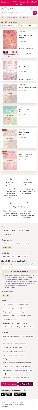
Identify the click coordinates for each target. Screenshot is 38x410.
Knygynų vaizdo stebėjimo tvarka (13, 347)
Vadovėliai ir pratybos (24, 315)
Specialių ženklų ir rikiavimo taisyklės (14, 351)
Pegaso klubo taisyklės (23, 366)
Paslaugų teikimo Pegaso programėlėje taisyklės (17, 362)
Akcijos (19, 327)
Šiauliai (27, 244)
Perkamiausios (8, 25)
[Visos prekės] (2, 8)
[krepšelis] (35, 8)
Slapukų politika (7, 370)
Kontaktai (20, 230)
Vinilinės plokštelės (8, 327)
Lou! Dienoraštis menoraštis (25, 155)
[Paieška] (34, 13)
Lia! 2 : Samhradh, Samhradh (26, 111)
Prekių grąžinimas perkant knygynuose (14, 344)
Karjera (13, 230)
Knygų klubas (7, 234)
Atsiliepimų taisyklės (9, 359)
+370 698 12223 (8, 256)
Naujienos (6, 374)
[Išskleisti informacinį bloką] (27, 8)
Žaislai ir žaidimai (8, 323)
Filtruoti (29, 25)
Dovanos (22, 319)
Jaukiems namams (21, 323)
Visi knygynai (7, 247)
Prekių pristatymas (27, 336)
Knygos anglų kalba (8, 312)
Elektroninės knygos (9, 315)
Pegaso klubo (10, 54)
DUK (31, 370)
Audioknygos (21, 312)
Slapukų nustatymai (21, 370)
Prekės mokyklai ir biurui (10, 319)
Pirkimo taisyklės (20, 355)
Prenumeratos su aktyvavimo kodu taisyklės (16, 378)
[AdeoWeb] (31, 403)
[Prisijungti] (31, 8)
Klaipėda (19, 244)
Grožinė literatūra (8, 304)
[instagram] (8, 295)
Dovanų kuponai (10, 384)
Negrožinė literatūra (22, 304)
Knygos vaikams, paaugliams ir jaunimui (14, 308)
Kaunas (12, 244)
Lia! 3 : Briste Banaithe (27, 87)
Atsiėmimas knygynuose (10, 340)
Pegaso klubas (27, 384)
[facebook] (4, 295)
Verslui (28, 230)
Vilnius (5, 244)
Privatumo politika (8, 366)
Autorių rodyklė (11, 17)
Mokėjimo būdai (7, 355)
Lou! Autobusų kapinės (24, 133)
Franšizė (5, 230)
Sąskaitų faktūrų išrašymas (11, 336)
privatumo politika (10, 287)
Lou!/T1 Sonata (25, 67)
